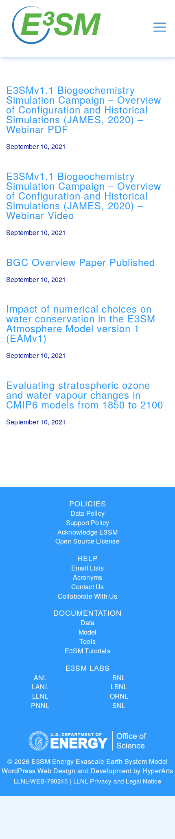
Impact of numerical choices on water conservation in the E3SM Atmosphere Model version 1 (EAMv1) (80, 323)
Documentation (87, 612)
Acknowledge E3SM (87, 532)
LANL (40, 686)
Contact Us (87, 586)
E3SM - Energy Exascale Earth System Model (58, 27)
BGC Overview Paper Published (80, 262)
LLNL (40, 696)
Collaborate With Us (88, 596)
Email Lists (87, 568)
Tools (87, 641)
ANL (40, 677)
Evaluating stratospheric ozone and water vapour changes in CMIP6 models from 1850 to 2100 (84, 394)
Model (88, 632)
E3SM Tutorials (87, 650)
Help (87, 558)
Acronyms (88, 577)
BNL (119, 677)
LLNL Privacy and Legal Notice (117, 781)
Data (88, 622)
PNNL (40, 705)
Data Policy (87, 513)
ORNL (119, 696)
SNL (119, 705)
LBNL (119, 686)
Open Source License (87, 541)
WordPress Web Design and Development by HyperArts (87, 770)
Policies (87, 503)
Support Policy (87, 522)
